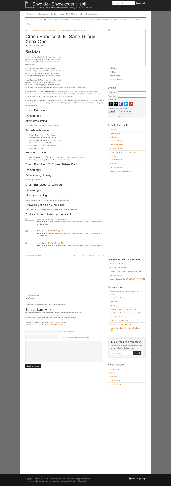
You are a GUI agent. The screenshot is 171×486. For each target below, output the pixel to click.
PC (27, 20)
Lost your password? (125, 114)
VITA (28, 24)
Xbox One (44, 30)
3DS (137, 20)
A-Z (81, 14)
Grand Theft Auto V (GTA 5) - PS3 (134, 279)
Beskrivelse (113, 130)
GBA (124, 20)
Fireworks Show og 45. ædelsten (121, 171)
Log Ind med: (112, 99)
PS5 (50, 20)
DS (129, 20)
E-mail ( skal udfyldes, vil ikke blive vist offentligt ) (75, 337)
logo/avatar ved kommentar (54, 324)
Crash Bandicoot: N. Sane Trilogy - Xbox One (61, 39)
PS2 (36, 20)
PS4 (45, 20)
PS (32, 20)
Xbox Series (75, 20)
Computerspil (114, 369)
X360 (61, 20)
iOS (111, 20)
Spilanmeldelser (43, 14)
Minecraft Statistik (115, 384)
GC (83, 20)
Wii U (92, 20)
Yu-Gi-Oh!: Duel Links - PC (119, 317)
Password (111, 96)
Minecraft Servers (115, 380)
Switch (98, 20)
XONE (67, 20)
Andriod (105, 20)
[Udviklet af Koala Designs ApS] (137, 479)
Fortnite (119, 275)
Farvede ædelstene (116, 145)
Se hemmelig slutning (117, 160)
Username (111, 93)
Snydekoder (31, 14)
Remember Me (126, 111)
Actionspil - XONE (87, 255)
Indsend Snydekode (91, 14)
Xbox (56, 20)
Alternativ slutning (116, 141)
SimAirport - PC (115, 302)
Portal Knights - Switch (126, 264)
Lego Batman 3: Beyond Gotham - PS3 (130, 271)
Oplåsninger (114, 137)
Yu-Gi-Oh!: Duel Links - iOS (119, 320)
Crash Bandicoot (115, 133)
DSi (133, 20)
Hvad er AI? (113, 377)
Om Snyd (54, 14)
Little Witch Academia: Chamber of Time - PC (125, 309)
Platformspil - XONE (54, 30)
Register (121, 116)
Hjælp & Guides (71, 14)
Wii (87, 20)
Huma (29, 45)
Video (62, 14)
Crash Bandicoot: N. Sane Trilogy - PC (50, 231)
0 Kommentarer (38, 45)
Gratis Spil (113, 373)
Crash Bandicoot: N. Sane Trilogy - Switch (51, 219)
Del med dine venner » (33, 256)
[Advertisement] (83, 66)
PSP (142, 20)
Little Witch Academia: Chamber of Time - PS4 (125, 313)
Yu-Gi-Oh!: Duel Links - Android (120, 324)
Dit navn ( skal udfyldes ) (67, 331)
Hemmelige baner (116, 148)
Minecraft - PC (121, 268)
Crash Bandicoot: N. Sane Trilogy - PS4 (50, 243)
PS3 (40, 20)
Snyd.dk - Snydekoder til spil (59, 4)
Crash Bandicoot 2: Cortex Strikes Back (123, 152)
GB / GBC (117, 20)
